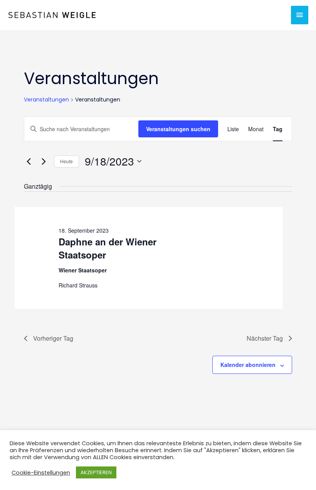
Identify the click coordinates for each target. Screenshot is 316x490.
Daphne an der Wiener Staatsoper (107, 248)
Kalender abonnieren (248, 364)
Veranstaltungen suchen (178, 129)
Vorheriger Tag (53, 338)
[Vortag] (28, 161)
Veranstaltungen (46, 99)
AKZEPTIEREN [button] (96, 472)
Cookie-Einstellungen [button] (41, 472)
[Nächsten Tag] (43, 161)
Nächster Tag (265, 338)
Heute (66, 161)
